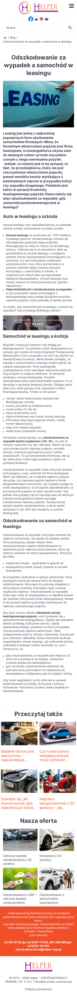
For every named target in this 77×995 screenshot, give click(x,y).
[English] (41, 19)
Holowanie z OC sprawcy (50, 858)
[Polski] (36, 19)
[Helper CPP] (46, 8)
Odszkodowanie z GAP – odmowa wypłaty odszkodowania (20, 898)
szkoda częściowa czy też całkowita (26, 444)
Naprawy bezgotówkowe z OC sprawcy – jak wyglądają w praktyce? (57, 807)
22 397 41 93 (12, 942)
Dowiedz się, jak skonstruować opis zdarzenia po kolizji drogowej (17, 805)
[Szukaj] (70, 27)
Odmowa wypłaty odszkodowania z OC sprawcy (17, 859)
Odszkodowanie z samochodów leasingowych (51, 898)
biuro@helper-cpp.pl (47, 949)
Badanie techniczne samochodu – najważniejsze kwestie (17, 757)
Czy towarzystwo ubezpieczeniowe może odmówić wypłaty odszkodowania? (54, 760)
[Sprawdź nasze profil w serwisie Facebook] (31, 19)
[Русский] (47, 19)
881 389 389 (58, 942)
